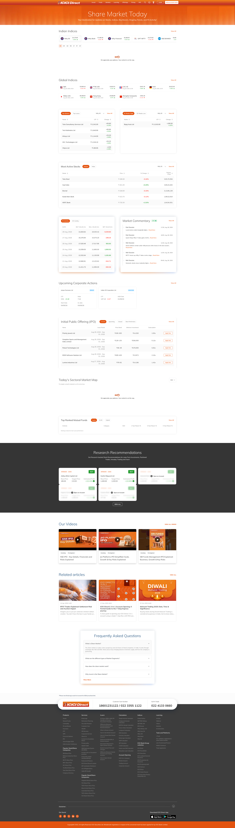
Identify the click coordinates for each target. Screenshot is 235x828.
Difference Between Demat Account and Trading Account (107, 753)
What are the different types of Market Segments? (102, 658)
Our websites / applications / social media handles (164, 739)
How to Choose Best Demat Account (107, 736)
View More (87, 680)
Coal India (65, 185)
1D (60, 46)
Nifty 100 (140, 734)
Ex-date (80, 303)
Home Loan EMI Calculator (126, 748)
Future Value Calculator (125, 727)
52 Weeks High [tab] (128, 113)
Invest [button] (93, 2)
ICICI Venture (141, 767)
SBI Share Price (67, 753)
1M (67, 46)
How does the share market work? (97, 666)
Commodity (66, 723)
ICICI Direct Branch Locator (89, 763)
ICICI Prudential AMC (143, 764)
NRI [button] (140, 2)
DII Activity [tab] (75, 221)
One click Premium (87, 723)
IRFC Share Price (67, 762)
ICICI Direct (141, 769)
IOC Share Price (67, 765)
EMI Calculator (123, 733)
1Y (74, 46)
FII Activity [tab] (65, 221)
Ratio (79, 296)
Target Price (76, 479)
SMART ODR (85, 745)
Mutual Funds (66, 721)
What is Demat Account (106, 730)
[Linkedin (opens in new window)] (73, 816)
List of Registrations (87, 768)
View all (117, 504)
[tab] (70, 38)
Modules (158, 726)
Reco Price (64, 479)
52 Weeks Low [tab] (141, 113)
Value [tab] (93, 166)
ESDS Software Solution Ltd (72, 355)
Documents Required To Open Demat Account (106, 744)
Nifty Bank (140, 736)
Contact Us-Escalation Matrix (88, 739)
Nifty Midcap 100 (142, 728)
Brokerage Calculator (125, 738)
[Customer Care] (149, 2)
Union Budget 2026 (68, 741)
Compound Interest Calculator (124, 721)
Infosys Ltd (66, 136)
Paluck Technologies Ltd (70, 348)
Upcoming (112, 321)
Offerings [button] (125, 2)
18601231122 (108, 705)
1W (64, 46)
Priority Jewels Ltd (68, 333)
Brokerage (84, 718)
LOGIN (160, 2)
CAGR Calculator (123, 745)
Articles (158, 718)
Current (103, 321)
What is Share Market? (93, 643)
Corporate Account (124, 766)
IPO (64, 739)
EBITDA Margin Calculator (126, 725)
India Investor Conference (70, 744)
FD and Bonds (67, 726)
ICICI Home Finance (143, 772)
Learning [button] (116, 2)
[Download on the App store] (156, 816)
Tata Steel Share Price (69, 770)
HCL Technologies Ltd (69, 142)
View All (173, 31)
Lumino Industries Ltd (69, 362)
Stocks (64, 718)
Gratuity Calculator (124, 735)
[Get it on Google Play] (169, 816)
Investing (63, 553)
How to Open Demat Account (106, 758)
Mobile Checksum (161, 745)
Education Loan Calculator (126, 751)
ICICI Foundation (142, 750)
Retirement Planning (87, 721)
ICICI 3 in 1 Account (124, 758)
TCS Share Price (86, 783)
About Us (84, 736)
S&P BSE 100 (141, 723)
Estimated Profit (89, 479)
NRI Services (85, 731)
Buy (91, 472)
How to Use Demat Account (107, 732)
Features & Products (87, 761)
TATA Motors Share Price (88, 793)
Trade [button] (100, 2)
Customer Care (86, 726)
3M (71, 46)
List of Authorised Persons (163, 743)
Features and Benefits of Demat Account (107, 740)
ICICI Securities (142, 753)
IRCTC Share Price (68, 760)
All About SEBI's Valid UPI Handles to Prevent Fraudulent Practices (107, 720)
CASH (69, 471)
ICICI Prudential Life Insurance (143, 760)
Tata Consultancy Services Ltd (72, 124)
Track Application (161, 748)
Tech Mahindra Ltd (68, 130)
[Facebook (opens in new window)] (60, 816)
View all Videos (170, 524)
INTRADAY (64, 471)
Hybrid (108, 420)
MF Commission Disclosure (89, 766)
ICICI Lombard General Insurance (144, 756)
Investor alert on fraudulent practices (89, 753)
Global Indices (141, 718)
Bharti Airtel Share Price (88, 788)
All (80, 46)
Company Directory (68, 773)
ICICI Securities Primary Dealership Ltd (144, 775)
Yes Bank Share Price (68, 768)
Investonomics (160, 728)
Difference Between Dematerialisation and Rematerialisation (106, 726)
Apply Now (168, 333)
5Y (77, 46)
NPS (64, 734)
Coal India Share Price (88, 790)
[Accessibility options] (153, 2)
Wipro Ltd (65, 148)
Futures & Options (68, 736)
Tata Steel (65, 179)
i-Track (158, 736)
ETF (64, 731)
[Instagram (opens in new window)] (64, 816)
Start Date (64, 303)
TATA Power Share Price (88, 785)
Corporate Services (87, 734)
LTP (62, 296)
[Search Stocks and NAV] (145, 2)
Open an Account (158, 476)
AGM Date (121, 296)
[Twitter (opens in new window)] (68, 816)
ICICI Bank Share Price (88, 795)
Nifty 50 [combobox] (160, 113)
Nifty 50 (98, 113)
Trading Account (123, 763)
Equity (94, 420)
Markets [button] (108, 2)
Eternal (64, 191)
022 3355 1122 (131, 705)
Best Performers (130, 321)
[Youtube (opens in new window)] (77, 816)
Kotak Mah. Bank (68, 197)
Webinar (158, 721)
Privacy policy (85, 743)
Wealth (84, 728)
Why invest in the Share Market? (96, 674)
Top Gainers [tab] (66, 113)
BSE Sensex (141, 726)
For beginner (71, 553)
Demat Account (123, 760)
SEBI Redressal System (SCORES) (88, 749)
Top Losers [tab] (76, 113)
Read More (152, 230)
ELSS (100, 420)
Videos (158, 723)
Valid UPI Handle (86, 771)
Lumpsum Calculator (124, 730)
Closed (120, 321)
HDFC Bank (66, 202)
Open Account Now (172, 2)
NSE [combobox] (171, 380)
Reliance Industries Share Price (70, 756)
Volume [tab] (86, 166)
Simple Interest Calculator (126, 718)
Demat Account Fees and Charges (107, 748)
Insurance (65, 728)
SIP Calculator (123, 743)
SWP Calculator (123, 740)
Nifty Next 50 (141, 731)
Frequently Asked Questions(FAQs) (86, 757)
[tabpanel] (117, 46)
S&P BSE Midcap (142, 721)
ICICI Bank (140, 748)
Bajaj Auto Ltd (129, 124)
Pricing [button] (133, 2)
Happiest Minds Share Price (89, 780)
